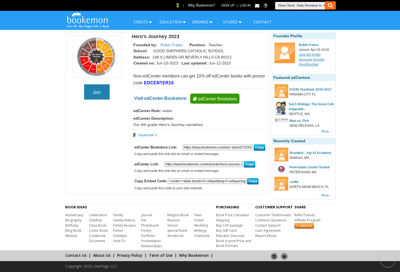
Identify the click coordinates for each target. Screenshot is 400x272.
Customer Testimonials (273, 215)
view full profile (310, 55)
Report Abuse (265, 235)
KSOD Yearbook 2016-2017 (311, 89)
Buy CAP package (229, 225)
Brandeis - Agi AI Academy (310, 153)
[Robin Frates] (284, 62)
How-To (119, 241)
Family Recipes (124, 225)
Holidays (120, 235)
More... (326, 131)
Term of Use (161, 255)
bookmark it (148, 135)
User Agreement (268, 230)
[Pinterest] (284, 254)
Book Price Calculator (232, 215)
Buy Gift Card (226, 230)
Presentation (151, 241)
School (172, 225)
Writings (200, 230)
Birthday (71, 225)
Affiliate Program (307, 220)
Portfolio (148, 235)
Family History (124, 220)
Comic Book (98, 230)
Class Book (97, 225)
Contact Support (268, 225)
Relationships (151, 246)
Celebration (98, 215)
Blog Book (73, 230)
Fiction (118, 230)
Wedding (201, 225)
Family (118, 215)
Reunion (173, 220)
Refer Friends (304, 215)
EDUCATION (171, 21)
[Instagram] (274, 254)
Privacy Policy (129, 255)
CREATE (141, 21)
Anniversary (74, 215)
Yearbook (201, 235)
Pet (143, 220)
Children (95, 220)
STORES (231, 21)
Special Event (177, 230)
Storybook (175, 235)
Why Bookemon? (201, 5)
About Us (101, 255)
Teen (198, 215)
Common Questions (270, 220)
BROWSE (201, 21)
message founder (312, 59)
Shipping (222, 220)
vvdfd (294, 182)
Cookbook (97, 235)
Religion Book (178, 215)
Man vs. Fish (299, 121)
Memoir (71, 235)
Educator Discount (230, 235)
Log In (245, 5)
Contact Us (76, 255)
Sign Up (228, 5)
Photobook (150, 225)
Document (97, 241)
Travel (199, 220)
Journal (146, 215)
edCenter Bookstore (217, 98)
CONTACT (262, 21)
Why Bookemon (194, 255)
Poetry (146, 230)
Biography (73, 220)
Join (97, 92)
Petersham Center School (310, 167)
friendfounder (309, 64)
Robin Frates (172, 45)
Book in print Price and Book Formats (233, 243)
